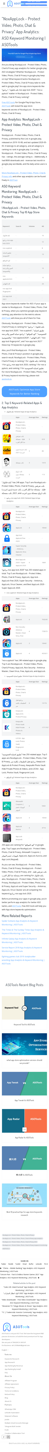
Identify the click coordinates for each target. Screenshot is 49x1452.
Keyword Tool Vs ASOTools (24, 1024)
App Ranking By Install (13, 1369)
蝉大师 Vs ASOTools (24, 1174)
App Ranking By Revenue (14, 1366)
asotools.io (7, 379)
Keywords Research (12, 1359)
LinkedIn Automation (12, 1413)
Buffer (31, 1264)
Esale (7, 1430)
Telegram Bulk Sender (13, 1426)
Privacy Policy (9, 1387)
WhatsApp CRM (10, 1409)
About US (8, 1401)
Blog (6, 1398)
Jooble (7, 1419)
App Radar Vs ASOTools (24, 1137)
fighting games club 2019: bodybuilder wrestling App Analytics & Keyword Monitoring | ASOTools (23, 960)
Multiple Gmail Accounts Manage (16, 1423)
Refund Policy (10, 1394)
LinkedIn (39, 1264)
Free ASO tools (8, 102)
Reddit (10, 1264)
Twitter (3, 1264)
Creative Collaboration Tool (15, 1433)
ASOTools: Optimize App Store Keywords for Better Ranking (24, 391)
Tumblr (17, 1264)
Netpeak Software (11, 1416)
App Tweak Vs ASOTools (24, 1100)
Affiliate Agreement (12, 1384)
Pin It (46, 1264)
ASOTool (13, 180)
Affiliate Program (11, 1381)
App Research (10, 1362)
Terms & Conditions (12, 1391)
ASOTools (6, 106)
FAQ (6, 1373)
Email (25, 1264)
